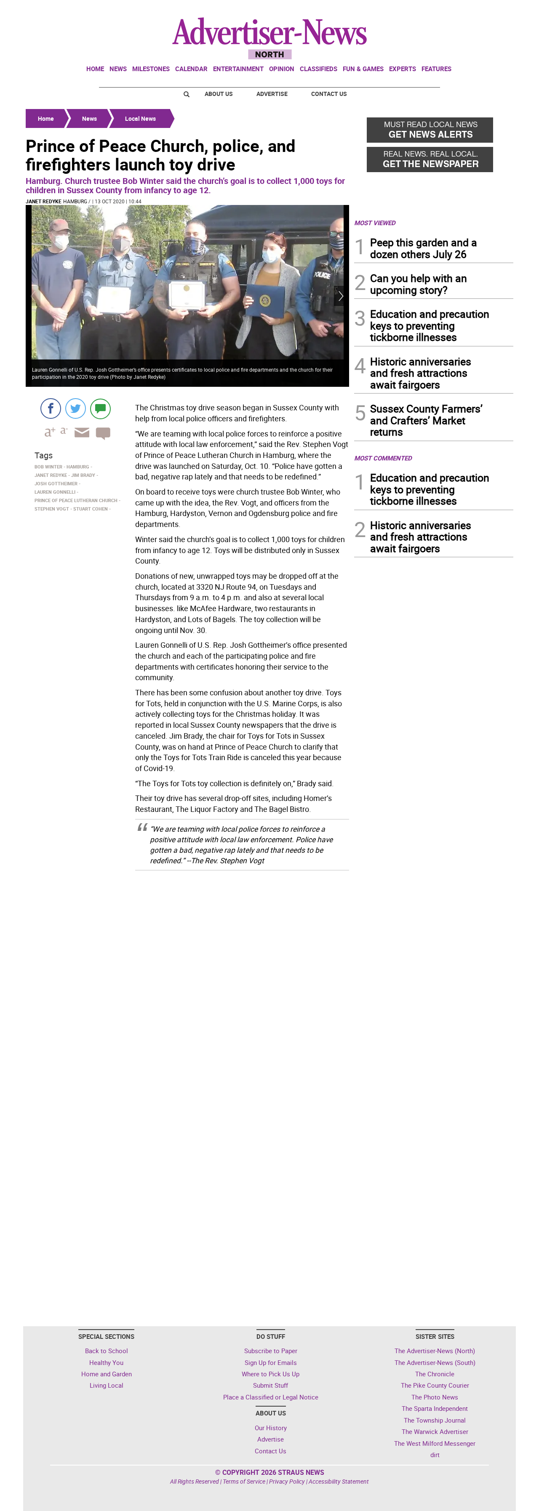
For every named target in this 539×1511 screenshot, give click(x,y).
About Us (219, 94)
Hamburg (75, 201)
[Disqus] (187, 984)
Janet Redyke (43, 201)
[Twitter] (75, 408)
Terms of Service (244, 1481)
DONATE (492, 9)
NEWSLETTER (446, 9)
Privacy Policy (287, 1481)
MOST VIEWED (374, 222)
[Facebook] (50, 408)
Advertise (272, 94)
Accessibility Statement (339, 1481)
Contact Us (329, 94)
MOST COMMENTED (383, 458)
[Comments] (100, 408)
